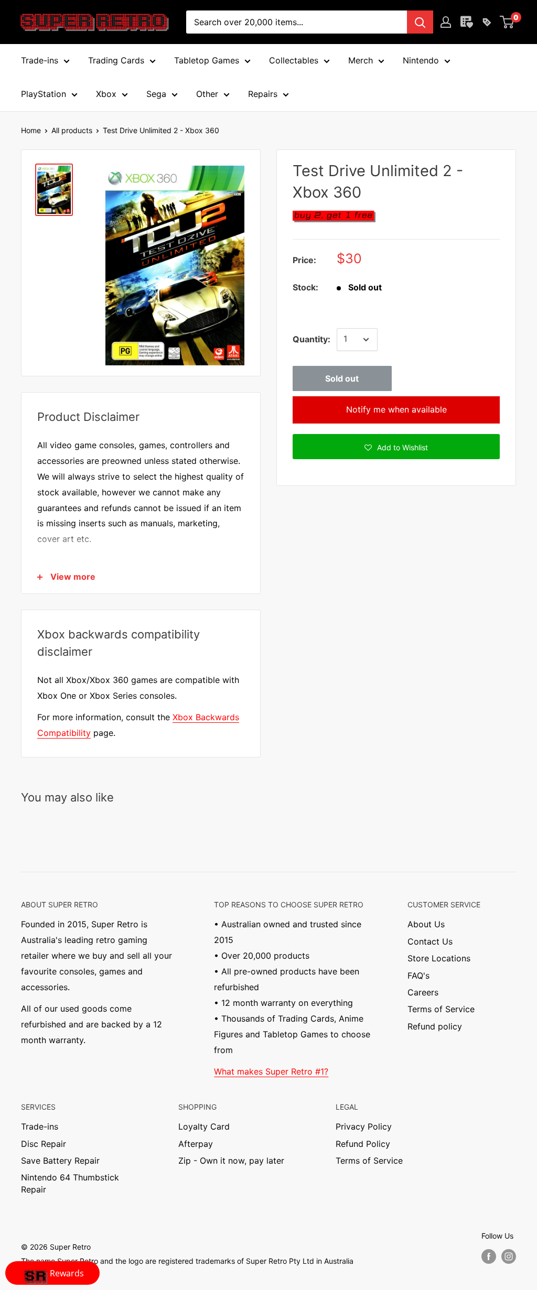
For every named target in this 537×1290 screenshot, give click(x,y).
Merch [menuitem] (360, 60)
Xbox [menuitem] (106, 94)
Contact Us (430, 941)
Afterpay (195, 1144)
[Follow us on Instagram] (508, 1256)
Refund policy (434, 1026)
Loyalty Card (204, 1126)
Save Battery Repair (60, 1160)
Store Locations (438, 958)
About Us (426, 924)
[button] (396, 446)
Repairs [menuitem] (262, 94)
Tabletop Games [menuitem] (206, 60)
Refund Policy (363, 1144)
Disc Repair (43, 1144)
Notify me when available (396, 409)
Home (31, 130)
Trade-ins (39, 1126)
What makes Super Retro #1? (271, 1071)
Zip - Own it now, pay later (231, 1160)
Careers (422, 992)
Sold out (342, 378)
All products (71, 130)
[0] (507, 22)
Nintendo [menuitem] (421, 60)
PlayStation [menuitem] (43, 94)
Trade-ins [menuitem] (39, 60)
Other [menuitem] (207, 94)
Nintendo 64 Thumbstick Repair (70, 1183)
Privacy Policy (364, 1126)
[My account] (446, 22)
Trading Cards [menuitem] (116, 60)
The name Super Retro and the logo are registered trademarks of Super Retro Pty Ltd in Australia (187, 1260)
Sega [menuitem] (156, 94)
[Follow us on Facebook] (488, 1256)
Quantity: (311, 339)
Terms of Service (441, 1009)
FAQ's (418, 975)
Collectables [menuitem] (293, 60)
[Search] (420, 22)
